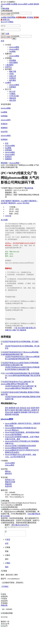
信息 (17, 408)
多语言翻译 (13, 62)
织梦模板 (4, 116)
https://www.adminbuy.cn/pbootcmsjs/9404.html (19, 263)
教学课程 (12, 80)
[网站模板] (5, 8)
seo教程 (31, 4)
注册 (7, 34)
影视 (23, 328)
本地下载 (4, 201)
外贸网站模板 (21, 17)
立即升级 (29, 188)
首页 (2, 41)
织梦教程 (12, 87)
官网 (30, 412)
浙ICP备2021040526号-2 (20, 525)
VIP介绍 (8, 216)
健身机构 (12, 408)
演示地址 (26, 203)
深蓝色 (33, 408)
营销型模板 (11, 17)
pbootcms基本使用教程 (13, 434)
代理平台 (8, 67)
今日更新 (6, 516)
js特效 (11, 74)
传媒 (27, 328)
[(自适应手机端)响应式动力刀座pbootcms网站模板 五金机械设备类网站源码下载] (20, 354)
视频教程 (4, 128)
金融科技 (17, 412)
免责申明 (8, 486)
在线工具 (12, 76)
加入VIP (4, 22)
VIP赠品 (10, 22)
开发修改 (4, 603)
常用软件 (12, 78)
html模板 (14, 4)
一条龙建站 (9, 65)
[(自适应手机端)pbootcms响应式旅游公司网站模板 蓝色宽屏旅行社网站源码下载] (20, 365)
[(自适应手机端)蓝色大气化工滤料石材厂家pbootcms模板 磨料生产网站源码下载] (20, 384)
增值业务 (12, 98)
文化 (19, 328)
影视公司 (32, 328)
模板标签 (8, 484)
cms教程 (8, 82)
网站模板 (4, 163)
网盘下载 (16, 201)
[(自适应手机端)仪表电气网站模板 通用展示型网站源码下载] (20, 394)
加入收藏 (4, 220)
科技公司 (35, 412)
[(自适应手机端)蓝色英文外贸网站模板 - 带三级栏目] (20, 344)
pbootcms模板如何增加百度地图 (16, 448)
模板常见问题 (10, 482)
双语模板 (12, 60)
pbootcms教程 (23, 4)
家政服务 (24, 412)
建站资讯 (8, 473)
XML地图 (31, 514)
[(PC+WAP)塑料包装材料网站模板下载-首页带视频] (20, 373)
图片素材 (19, 410)
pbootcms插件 (14, 49)
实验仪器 (26, 410)
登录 (3, 34)
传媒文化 (8, 330)
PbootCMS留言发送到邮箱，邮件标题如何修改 (22, 432)
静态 (6, 408)
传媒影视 (22, 330)
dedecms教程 (9, 465)
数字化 (7, 410)
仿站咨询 (4, 601)
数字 (38, 408)
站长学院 (4, 132)
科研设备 (15, 414)
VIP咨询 (4, 599)
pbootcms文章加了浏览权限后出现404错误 (20, 446)
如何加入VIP (10, 480)
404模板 (4, 17)
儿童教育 (33, 410)
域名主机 (12, 100)
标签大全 (6, 20)
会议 (28, 408)
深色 (11, 412)
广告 (15, 328)
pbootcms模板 (6, 4)
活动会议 (23, 408)
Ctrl (4, 2)
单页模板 (29, 17)
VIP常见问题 (14, 96)
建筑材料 (8, 414)
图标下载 (12, 71)
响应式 (13, 410)
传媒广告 (15, 330)
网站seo (8, 471)
